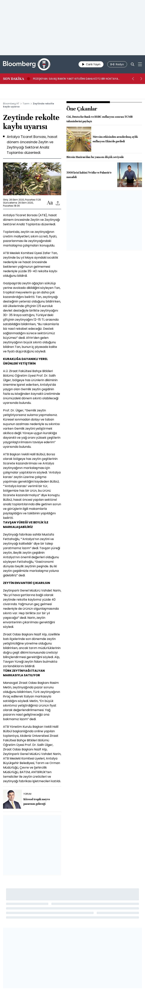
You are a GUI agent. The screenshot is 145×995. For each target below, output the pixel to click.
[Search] (132, 64)
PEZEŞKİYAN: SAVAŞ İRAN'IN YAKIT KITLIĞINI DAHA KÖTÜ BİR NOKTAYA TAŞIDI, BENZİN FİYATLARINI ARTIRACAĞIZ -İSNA (75, 79)
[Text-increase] (50, 203)
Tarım (26, 103)
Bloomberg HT (11, 103)
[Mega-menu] (140, 64)
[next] (141, 79)
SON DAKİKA (13, 79)
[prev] (133, 79)
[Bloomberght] (26, 64)
